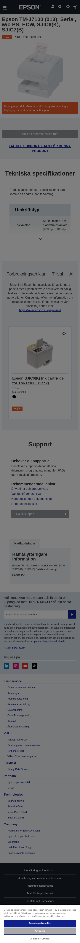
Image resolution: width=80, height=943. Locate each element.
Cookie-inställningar (40, 939)
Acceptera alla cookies (40, 923)
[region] (40, 923)
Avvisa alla (40, 931)
